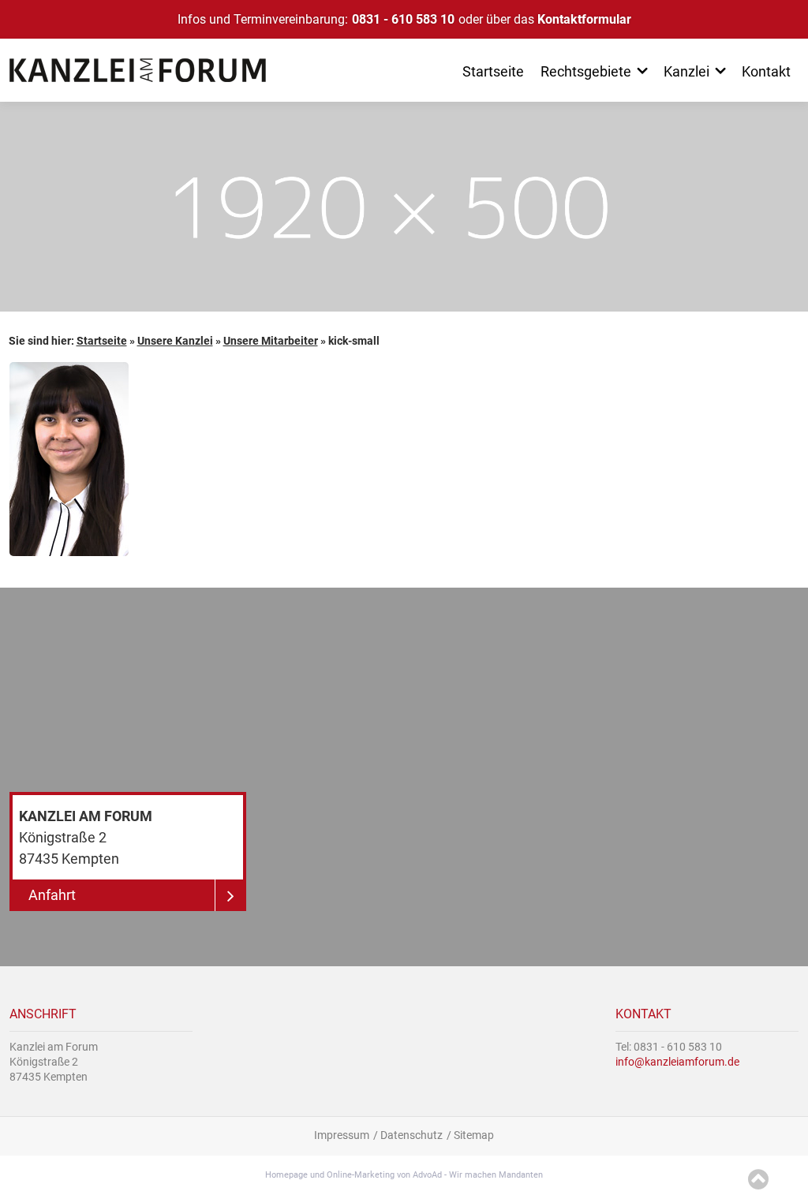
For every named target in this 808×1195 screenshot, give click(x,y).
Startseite (102, 340)
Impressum (341, 1135)
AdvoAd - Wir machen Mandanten (478, 1175)
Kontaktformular (584, 19)
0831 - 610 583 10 (403, 19)
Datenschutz (411, 1135)
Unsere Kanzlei (175, 340)
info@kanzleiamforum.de (677, 1061)
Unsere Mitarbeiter (270, 340)
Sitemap (474, 1135)
